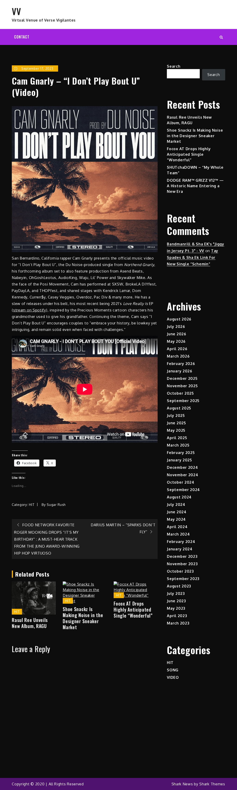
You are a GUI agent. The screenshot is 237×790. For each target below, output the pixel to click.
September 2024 (183, 489)
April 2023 (177, 615)
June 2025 (176, 423)
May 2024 (176, 519)
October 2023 (180, 571)
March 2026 (178, 356)
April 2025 (177, 437)
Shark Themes (212, 784)
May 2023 (176, 608)
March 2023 (178, 623)
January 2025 (179, 460)
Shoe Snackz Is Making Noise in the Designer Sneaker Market (83, 618)
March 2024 (178, 534)
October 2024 (180, 482)
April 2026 (177, 348)
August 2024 (179, 497)
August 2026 (179, 319)
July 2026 (176, 326)
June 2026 (176, 334)
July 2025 (176, 415)
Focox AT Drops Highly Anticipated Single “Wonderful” (133, 609)
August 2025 (179, 408)
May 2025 (176, 430)
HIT (31, 505)
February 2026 (181, 363)
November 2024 (182, 475)
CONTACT (21, 37)
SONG (172, 670)
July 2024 (176, 504)
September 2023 (183, 578)
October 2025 (180, 393)
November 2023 (182, 564)
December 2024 (182, 467)
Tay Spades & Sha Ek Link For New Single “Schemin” (192, 257)
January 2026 (179, 371)
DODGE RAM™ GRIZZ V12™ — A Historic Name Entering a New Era (195, 186)
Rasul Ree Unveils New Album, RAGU (30, 623)
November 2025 (182, 386)
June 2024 (176, 512)
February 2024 (181, 541)
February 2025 (181, 452)
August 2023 (179, 586)
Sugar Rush (56, 505)
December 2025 (182, 378)
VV (16, 11)
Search (173, 66)
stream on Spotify (29, 310)
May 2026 (176, 341)
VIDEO (173, 677)
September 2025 (183, 400)
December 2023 (182, 556)
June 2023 (176, 601)
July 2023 (176, 593)
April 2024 (177, 526)
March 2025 (178, 445)
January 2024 (179, 549)
